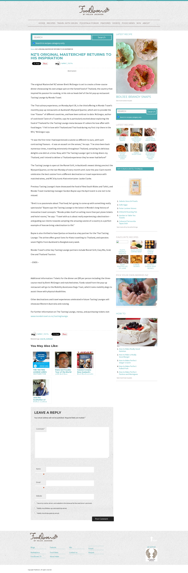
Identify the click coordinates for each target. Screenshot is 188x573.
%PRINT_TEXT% (67, 63)
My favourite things (130, 169)
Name (40, 470)
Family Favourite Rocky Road (150, 139)
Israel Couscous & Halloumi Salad (136, 140)
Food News (128, 23)
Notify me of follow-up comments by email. (52, 508)
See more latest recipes (124, 101)
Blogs (33, 547)
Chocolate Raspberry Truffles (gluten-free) (150, 156)
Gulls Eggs (123, 204)
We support (151, 547)
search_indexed (46, 339)
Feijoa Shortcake (136, 153)
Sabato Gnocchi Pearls (128, 201)
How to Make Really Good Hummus (129, 350)
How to (121, 313)
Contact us (73, 552)
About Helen (54, 556)
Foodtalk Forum (89, 23)
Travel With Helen (67, 23)
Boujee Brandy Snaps (133, 96)
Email (40, 483)
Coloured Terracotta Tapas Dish (127, 222)
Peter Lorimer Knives (127, 208)
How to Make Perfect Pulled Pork (127, 367)
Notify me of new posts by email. (48, 513)
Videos (116, 23)
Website (39, 496)
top (153, 538)
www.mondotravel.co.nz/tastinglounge (49, 316)
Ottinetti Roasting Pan (128, 212)
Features (105, 23)
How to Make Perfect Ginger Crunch (127, 361)
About (146, 23)
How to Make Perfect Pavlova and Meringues (128, 373)
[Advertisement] (81, 77)
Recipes (51, 23)
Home (42, 23)
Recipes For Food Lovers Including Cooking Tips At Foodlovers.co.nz (94, 10)
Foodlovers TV (36, 556)
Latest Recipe (124, 34)
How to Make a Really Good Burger (127, 355)
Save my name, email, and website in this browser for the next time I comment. (64, 503)
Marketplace (35, 552)
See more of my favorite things (127, 227)
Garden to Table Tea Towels (127, 216)
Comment (40, 429)
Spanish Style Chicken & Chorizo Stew (122, 156)
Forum (90, 548)
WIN (139, 23)
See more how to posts (124, 378)
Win (70, 547)
